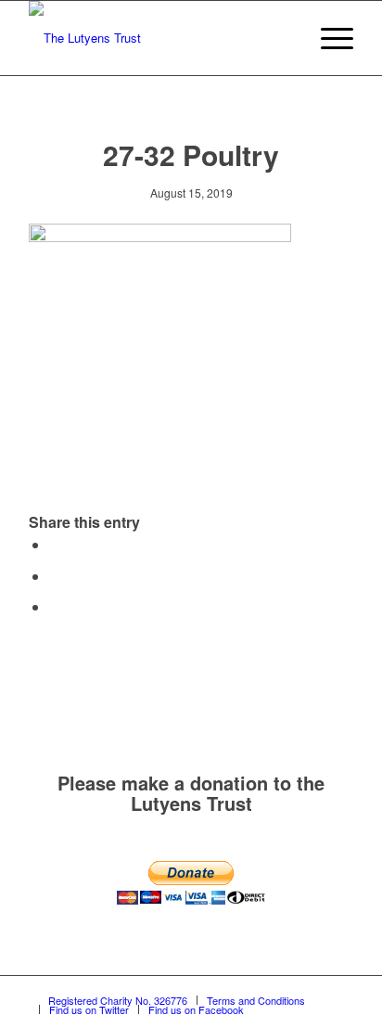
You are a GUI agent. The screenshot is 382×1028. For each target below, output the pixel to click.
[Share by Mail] (54, 606)
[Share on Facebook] (54, 544)
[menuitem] (284, 38)
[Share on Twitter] (54, 575)
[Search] (284, 38)
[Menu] (327, 38)
